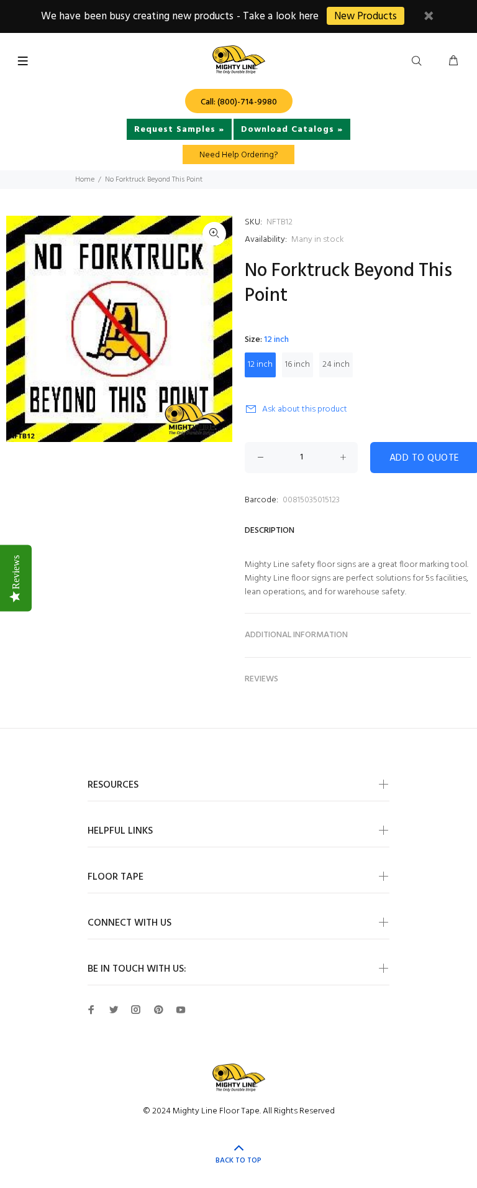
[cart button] (453, 61)
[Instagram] (136, 1010)
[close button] (428, 17)
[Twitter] (114, 1010)
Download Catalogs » (292, 129)
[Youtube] (181, 1010)
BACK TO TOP (238, 1160)
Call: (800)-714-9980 (239, 102)
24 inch (336, 364)
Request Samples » (179, 129)
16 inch (297, 364)
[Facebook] (91, 1010)
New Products (365, 16)
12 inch (260, 364)
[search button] (419, 61)
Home (84, 179)
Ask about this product (304, 409)
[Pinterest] (158, 1010)
